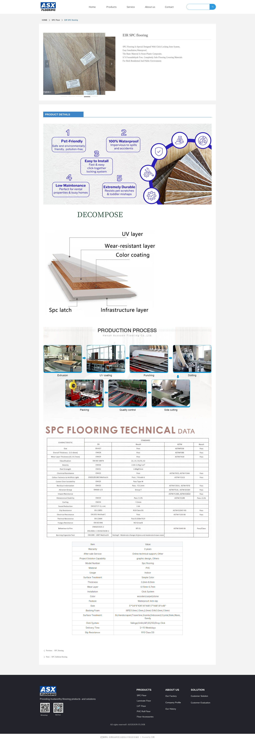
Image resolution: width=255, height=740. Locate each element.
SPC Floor (56, 20)
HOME (44, 20)
